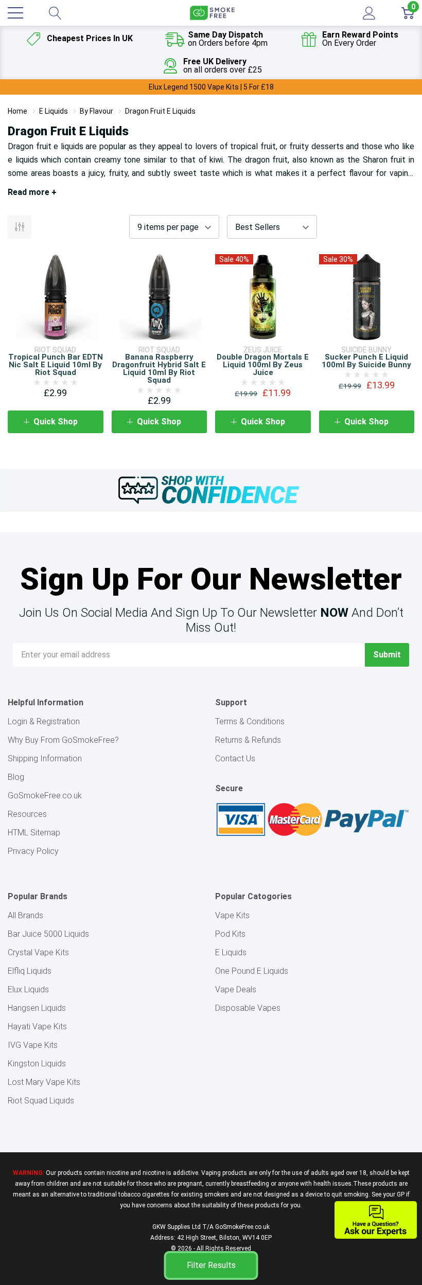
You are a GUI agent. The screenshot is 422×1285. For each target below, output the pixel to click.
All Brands (25, 915)
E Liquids (231, 952)
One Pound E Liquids (251, 971)
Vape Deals (235, 989)
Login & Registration (44, 721)
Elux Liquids (28, 989)
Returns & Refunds (248, 740)
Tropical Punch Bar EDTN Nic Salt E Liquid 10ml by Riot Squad (55, 364)
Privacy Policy (33, 851)
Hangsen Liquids (37, 1008)
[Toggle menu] (15, 13)
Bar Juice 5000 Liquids (48, 934)
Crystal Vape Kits (38, 952)
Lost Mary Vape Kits (44, 1082)
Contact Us (235, 758)
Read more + (32, 192)
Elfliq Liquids (29, 971)
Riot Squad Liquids (41, 1100)
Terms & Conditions (250, 721)
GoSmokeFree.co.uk (45, 795)
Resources (27, 814)
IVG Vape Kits (33, 1045)
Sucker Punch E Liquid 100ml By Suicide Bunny (366, 360)
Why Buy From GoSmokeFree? (63, 740)
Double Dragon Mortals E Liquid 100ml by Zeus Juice (263, 364)
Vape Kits (232, 915)
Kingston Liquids (37, 1063)
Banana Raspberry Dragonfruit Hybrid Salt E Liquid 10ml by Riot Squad (159, 368)
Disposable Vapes (247, 1008)
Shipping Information (45, 758)
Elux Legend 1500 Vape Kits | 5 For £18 (211, 87)
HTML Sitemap (34, 832)
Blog (16, 777)
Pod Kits (230, 934)
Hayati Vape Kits (37, 1026)
